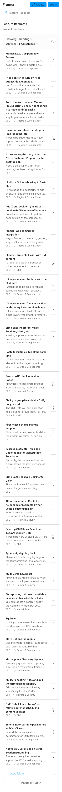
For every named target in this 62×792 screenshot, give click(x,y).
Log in (53, 4)
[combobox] (25, 39)
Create (40, 4)
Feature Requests (19, 12)
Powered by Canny (31, 783)
